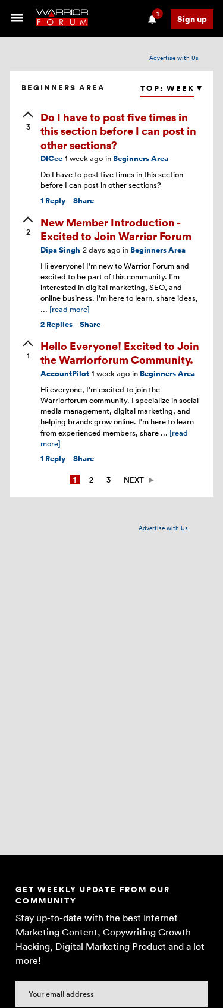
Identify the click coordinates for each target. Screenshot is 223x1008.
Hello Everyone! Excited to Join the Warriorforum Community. (119, 352)
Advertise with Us (174, 57)
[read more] (69, 309)
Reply (53, 200)
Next (134, 479)
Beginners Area (140, 158)
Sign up (192, 18)
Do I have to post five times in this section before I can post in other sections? (118, 130)
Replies (56, 324)
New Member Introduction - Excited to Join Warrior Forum (115, 229)
